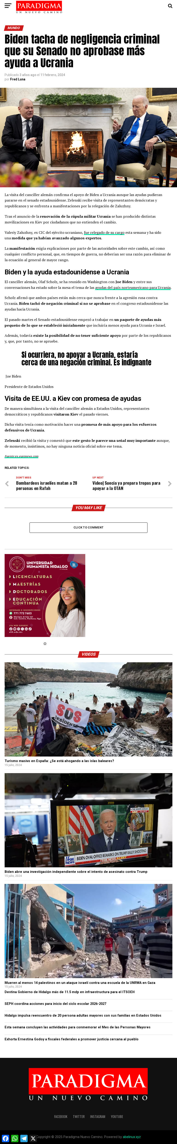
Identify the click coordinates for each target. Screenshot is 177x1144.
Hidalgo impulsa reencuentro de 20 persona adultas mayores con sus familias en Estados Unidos (83, 1016)
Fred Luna (17, 79)
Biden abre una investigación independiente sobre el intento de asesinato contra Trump (76, 872)
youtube (117, 1116)
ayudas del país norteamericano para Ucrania (133, 287)
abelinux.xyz (132, 1137)
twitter (79, 1116)
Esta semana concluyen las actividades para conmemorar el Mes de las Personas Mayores (77, 1027)
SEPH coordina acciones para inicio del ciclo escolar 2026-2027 (55, 1004)
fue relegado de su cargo (104, 232)
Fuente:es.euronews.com (21, 456)
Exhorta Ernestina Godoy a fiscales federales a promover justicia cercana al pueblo (72, 1039)
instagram (97, 1116)
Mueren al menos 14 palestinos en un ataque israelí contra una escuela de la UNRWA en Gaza (80, 983)
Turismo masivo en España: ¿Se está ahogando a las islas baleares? (59, 761)
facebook (60, 1116)
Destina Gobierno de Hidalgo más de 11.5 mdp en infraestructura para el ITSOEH (70, 992)
